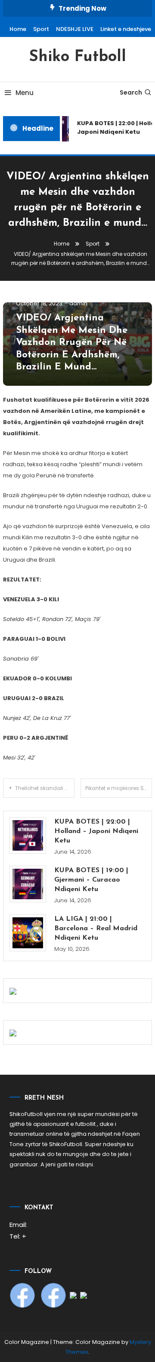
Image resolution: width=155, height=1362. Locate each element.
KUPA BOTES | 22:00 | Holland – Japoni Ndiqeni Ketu (96, 831)
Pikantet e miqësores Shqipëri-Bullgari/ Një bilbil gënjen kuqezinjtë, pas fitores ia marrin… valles (118, 788)
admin (78, 303)
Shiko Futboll (77, 57)
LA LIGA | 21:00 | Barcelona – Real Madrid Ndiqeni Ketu (95, 928)
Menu (25, 92)
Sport (41, 29)
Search (131, 92)
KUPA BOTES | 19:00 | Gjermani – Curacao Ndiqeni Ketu (91, 880)
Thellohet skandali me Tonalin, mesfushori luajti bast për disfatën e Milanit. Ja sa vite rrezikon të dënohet (44, 788)
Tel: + (17, 1236)
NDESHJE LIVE (74, 29)
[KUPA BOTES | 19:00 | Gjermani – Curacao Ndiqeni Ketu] (27, 884)
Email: (18, 1224)
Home (17, 29)
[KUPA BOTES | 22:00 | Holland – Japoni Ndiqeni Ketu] (27, 835)
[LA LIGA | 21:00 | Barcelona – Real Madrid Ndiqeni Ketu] (27, 932)
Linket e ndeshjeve (125, 29)
